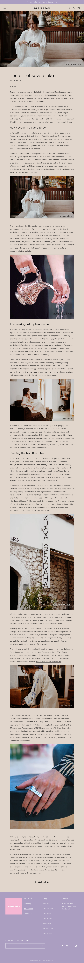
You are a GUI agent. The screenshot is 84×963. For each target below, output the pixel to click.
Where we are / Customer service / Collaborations (69, 906)
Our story (27, 904)
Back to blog (43, 882)
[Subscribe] (42, 946)
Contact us (28, 913)
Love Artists (47, 918)
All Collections (48, 928)
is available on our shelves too (48, 662)
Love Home (47, 913)
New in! (46, 904)
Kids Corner (47, 923)
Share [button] (14, 86)
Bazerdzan (38, 960)
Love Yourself (48, 908)
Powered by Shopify (48, 960)
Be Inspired (28, 908)
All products (47, 933)
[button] (4, 7)
